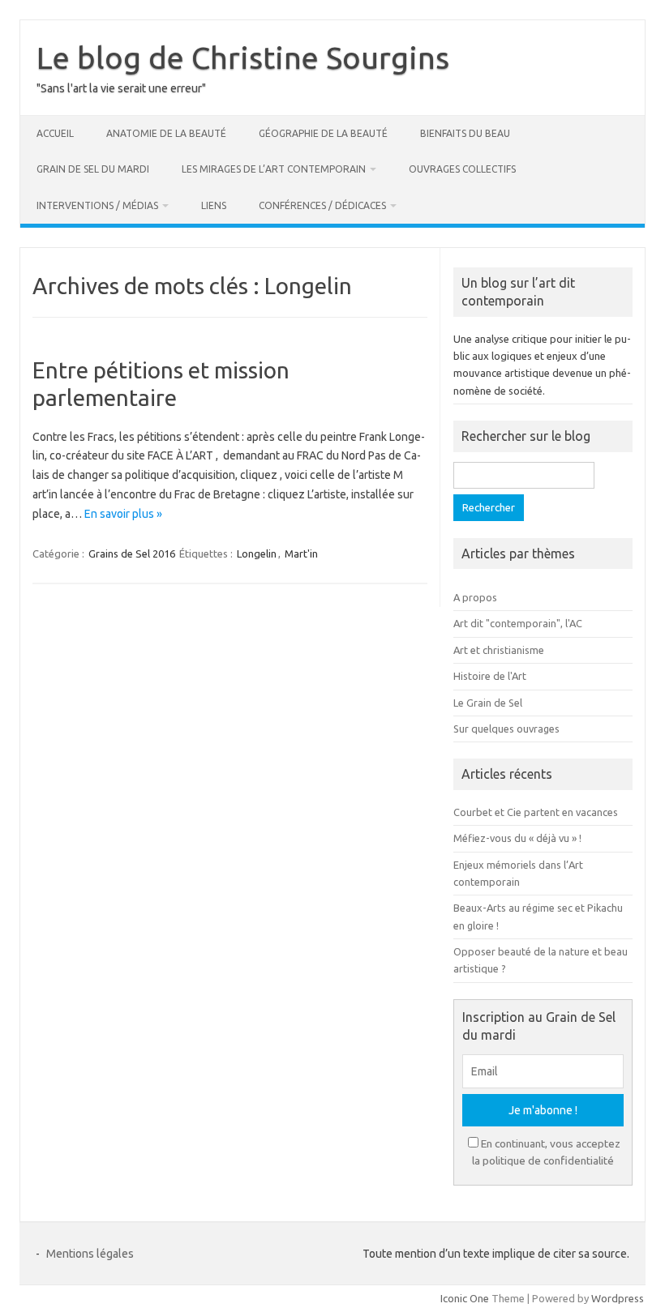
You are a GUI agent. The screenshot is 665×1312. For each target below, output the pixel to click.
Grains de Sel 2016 (131, 553)
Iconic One (464, 1298)
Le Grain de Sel (487, 702)
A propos (475, 597)
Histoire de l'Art (489, 676)
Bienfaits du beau (465, 133)
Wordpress (617, 1298)
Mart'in (301, 553)
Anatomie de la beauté (166, 133)
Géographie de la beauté (323, 133)
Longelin (257, 553)
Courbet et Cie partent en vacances (535, 812)
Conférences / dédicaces (322, 205)
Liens (213, 205)
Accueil (55, 133)
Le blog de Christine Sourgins (242, 58)
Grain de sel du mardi (92, 169)
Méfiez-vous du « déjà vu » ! (517, 838)
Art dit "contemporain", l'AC (517, 623)
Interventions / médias (97, 205)
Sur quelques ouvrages (506, 728)
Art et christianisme (498, 650)
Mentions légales (90, 1253)
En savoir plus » (123, 513)
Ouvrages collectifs (462, 169)
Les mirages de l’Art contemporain (274, 169)
